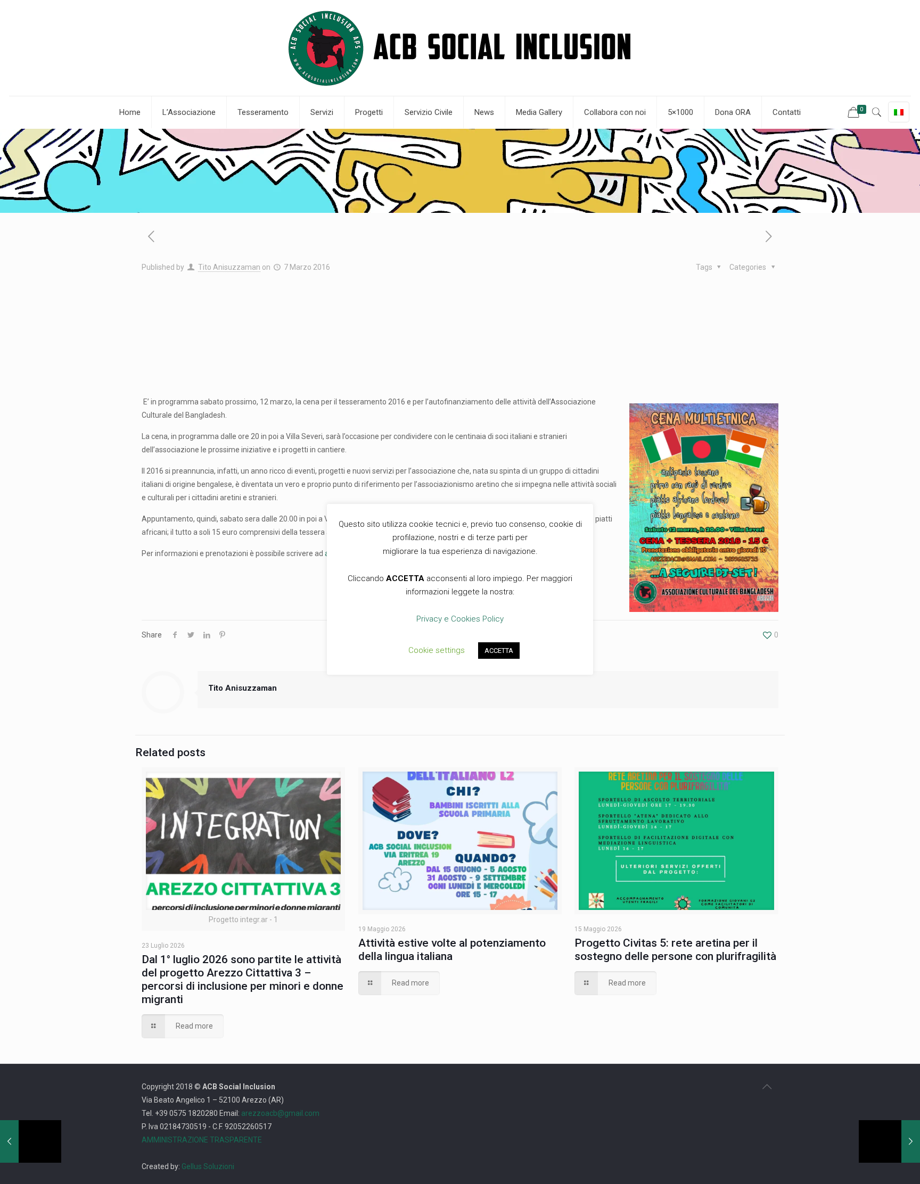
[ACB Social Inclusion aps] (460, 48)
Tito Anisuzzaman (229, 267)
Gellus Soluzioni (208, 1166)
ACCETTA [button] (498, 651)
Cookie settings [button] (436, 650)
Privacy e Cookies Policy (460, 619)
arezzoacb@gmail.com (279, 1113)
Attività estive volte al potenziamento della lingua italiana (452, 950)
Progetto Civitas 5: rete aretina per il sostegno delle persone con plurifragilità (675, 950)
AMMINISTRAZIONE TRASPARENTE (202, 1140)
